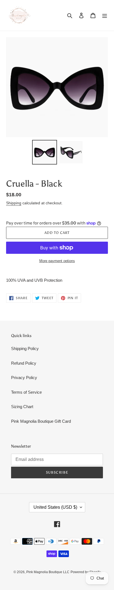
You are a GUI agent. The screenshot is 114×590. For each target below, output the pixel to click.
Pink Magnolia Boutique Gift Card (41, 421)
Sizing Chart (22, 406)
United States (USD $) (55, 507)
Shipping (13, 203)
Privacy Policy (24, 377)
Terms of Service (26, 392)
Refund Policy (23, 363)
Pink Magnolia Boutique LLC (47, 572)
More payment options (57, 261)
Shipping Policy (25, 348)
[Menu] (104, 15)
